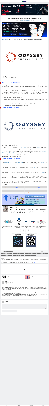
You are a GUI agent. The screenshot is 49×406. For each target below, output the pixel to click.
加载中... (3, 271)
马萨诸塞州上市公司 (19, 255)
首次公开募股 (18, 162)
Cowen (21, 163)
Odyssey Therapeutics (6, 253)
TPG (39, 154)
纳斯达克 (42, 162)
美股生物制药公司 (18, 253)
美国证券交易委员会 (7, 162)
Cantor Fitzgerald (10, 173)
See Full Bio (26, 212)
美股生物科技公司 (30, 253)
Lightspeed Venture (31, 154)
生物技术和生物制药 (12, 3)
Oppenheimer (24, 173)
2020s (30, 255)
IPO (22, 162)
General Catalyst (23, 147)
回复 (6, 283)
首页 (2, 3)
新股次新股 (28, 20)
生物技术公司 (34, 85)
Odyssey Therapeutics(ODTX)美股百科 (9, 77)
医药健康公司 (6, 3)
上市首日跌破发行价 (42, 253)
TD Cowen (4, 173)
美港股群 (43, 405)
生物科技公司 (33, 160)
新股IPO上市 (6, 255)
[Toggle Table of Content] (45, 76)
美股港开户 (18, 405)
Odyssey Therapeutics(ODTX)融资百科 (9, 78)
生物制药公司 (4, 39)
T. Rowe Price (11, 149)
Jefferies (16, 163)
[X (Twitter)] (11, 214)
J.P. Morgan (43, 172)
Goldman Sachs (11, 163)
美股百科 (6, 281)
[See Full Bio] (29, 213)
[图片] (46, 308)
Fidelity (15, 149)
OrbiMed (38, 147)
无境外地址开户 (31, 405)
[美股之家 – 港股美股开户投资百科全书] (24, 1)
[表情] (44, 308)
